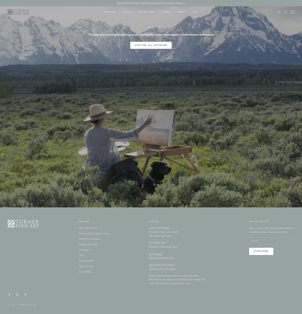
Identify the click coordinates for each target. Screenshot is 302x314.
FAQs (81, 255)
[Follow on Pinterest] (25, 294)
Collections (146, 12)
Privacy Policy (86, 260)
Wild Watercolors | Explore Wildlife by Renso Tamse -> (151, 3)
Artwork (110, 12)
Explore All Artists (88, 244)
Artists (127, 12)
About (182, 12)
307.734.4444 (155, 253)
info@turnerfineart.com (161, 257)
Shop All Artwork (88, 228)
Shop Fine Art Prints (89, 239)
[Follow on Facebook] (9, 294)
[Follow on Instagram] (17, 294)
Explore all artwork (151, 45)
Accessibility (85, 271)
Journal (165, 12)
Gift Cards (84, 250)
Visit (195, 12)
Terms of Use (86, 266)
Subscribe (261, 251)
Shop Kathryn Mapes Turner (94, 233)
